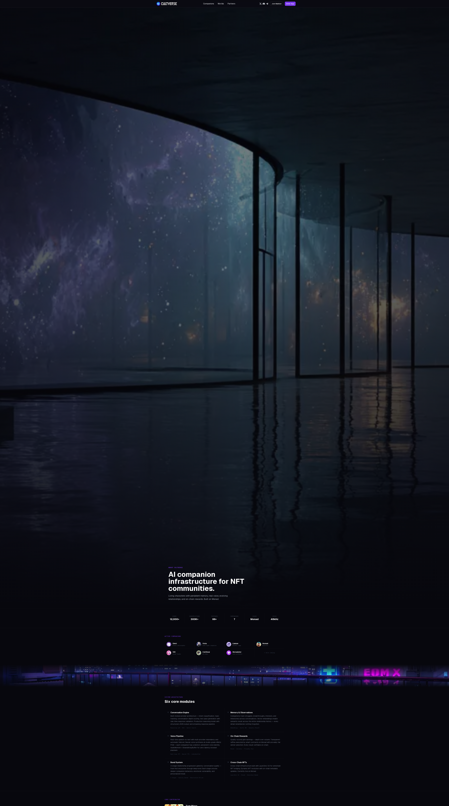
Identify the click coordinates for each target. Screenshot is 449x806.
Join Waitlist (276, 4)
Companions (208, 4)
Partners (231, 4)
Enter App (290, 4)
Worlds (221, 4)
